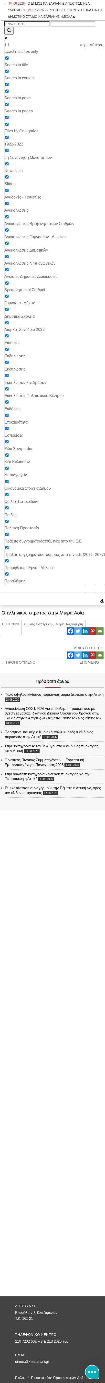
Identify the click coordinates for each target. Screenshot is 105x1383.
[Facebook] (70, 631)
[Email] (100, 631)
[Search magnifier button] (9, 31)
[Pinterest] (92, 631)
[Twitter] (78, 631)
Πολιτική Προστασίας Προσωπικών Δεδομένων (55, 1378)
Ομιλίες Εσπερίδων (38, 624)
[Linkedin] (85, 631)
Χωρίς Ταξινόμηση (69, 624)
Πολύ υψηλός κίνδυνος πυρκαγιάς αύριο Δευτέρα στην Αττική (54, 694)
